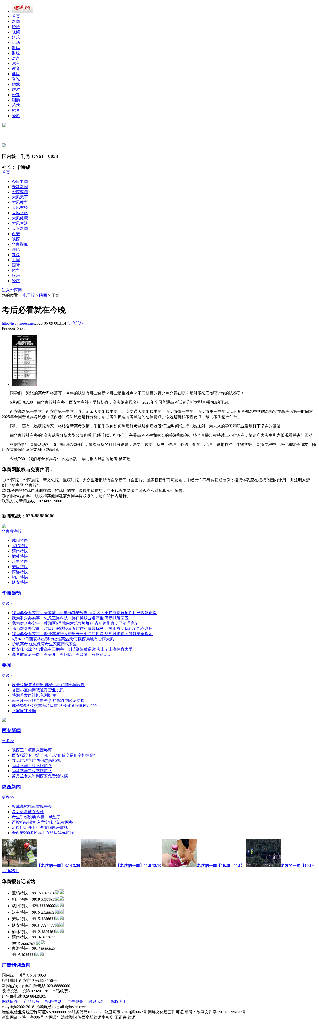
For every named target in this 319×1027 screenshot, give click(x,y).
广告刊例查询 (16, 964)
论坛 (16, 27)
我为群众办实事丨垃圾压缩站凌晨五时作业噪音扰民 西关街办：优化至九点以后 (82, 628)
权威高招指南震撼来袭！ (34, 806)
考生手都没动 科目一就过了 (36, 817)
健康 (16, 74)
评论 (16, 249)
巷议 (16, 255)
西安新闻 (11, 730)
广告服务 (75, 1001)
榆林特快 (20, 556)
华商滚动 (11, 593)
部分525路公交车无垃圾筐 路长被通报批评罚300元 (56, 706)
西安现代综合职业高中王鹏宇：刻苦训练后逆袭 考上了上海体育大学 (72, 649)
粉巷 (16, 95)
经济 (16, 281)
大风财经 (20, 207)
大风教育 (20, 202)
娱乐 (16, 37)
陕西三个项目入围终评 (32, 750)
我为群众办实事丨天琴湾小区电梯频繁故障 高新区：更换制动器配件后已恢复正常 (84, 613)
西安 (16, 234)
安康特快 (20, 567)
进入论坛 (76, 323)
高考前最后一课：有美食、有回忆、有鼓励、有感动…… (62, 654)
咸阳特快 (20, 540)
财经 (16, 53)
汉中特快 (20, 561)
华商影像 (20, 244)
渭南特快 (20, 551)
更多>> (8, 603)
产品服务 (32, 1001)
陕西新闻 (11, 786)
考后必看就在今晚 (28, 812)
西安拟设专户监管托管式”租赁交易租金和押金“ (53, 755)
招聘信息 (53, 1001)
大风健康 (20, 218)
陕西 (16, 239)
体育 (16, 270)
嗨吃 (16, 79)
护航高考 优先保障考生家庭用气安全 (44, 644)
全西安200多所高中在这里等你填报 (43, 833)
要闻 (6, 665)
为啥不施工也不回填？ (32, 766)
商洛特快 (20, 572)
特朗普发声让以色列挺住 (34, 695)
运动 (16, 42)
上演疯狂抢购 (24, 711)
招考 (16, 110)
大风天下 (20, 197)
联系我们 (97, 1001)
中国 (16, 260)
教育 (16, 68)
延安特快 (20, 582)
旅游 (16, 89)
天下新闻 (20, 228)
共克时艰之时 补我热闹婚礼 (36, 760)
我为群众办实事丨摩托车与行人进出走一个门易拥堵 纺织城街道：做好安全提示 (82, 634)
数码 (16, 48)
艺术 (16, 105)
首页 (16, 16)
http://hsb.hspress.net (18, 323)
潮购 (16, 100)
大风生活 (20, 223)
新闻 (16, 21)
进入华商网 (12, 290)
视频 (16, 32)
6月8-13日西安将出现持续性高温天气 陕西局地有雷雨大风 (63, 639)
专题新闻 (20, 187)
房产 (16, 58)
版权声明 (118, 1001)
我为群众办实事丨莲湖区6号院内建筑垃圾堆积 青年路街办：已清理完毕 (75, 623)
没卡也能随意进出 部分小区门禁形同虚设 (48, 685)
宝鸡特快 (20, 546)
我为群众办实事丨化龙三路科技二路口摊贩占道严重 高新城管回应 (70, 618)
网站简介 (10, 1001)
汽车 (16, 63)
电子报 (29, 295)
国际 (16, 265)
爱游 (16, 116)
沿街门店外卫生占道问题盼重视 (40, 827)
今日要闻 (20, 181)
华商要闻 (20, 192)
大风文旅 (20, 213)
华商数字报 (12, 531)
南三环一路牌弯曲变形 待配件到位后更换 (48, 700)
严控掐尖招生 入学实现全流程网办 (42, 822)
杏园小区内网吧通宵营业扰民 (38, 690)
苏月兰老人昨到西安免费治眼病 (40, 776)
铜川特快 (20, 577)
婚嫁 (16, 84)
